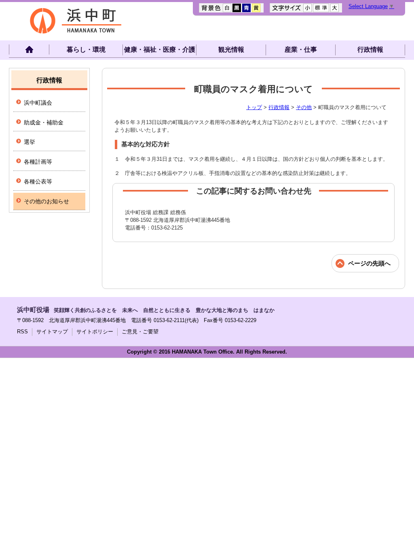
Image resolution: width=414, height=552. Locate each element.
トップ (254, 107)
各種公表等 (38, 181)
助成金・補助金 (43, 122)
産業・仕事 (301, 49)
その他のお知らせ (46, 201)
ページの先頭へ (369, 263)
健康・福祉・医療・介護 (159, 49)
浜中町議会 (38, 102)
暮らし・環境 (86, 49)
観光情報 (231, 49)
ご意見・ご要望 (140, 332)
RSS (22, 332)
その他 (304, 107)
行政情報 (370, 49)
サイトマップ (52, 332)
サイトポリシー (94, 332)
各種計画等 (38, 161)
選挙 (29, 142)
